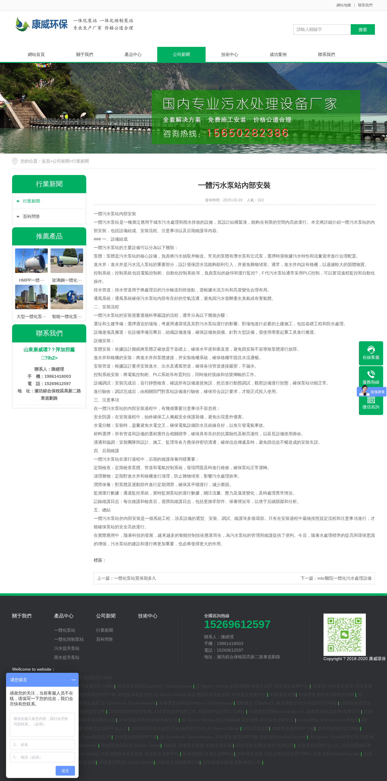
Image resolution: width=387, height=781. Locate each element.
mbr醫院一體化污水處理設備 (344, 578)
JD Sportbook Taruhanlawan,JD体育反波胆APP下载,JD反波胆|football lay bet (233, 736)
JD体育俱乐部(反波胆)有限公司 (149, 720)
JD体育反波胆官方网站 (92, 686)
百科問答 (31, 216)
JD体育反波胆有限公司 (178, 762)
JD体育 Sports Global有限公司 (82, 736)
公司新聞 (181, 54)
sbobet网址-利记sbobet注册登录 (328, 720)
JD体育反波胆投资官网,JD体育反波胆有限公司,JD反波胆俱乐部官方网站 (177, 711)
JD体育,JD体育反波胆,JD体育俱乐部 (198, 745)
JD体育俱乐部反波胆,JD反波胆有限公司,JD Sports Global (185, 728)
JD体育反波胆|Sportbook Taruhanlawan (155, 686)
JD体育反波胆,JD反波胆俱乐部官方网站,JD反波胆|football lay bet (298, 753)
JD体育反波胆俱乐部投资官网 (326, 694)
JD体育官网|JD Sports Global (126, 762)
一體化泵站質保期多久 (135, 578)
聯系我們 (365, 5)
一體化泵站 (64, 630)
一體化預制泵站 (69, 639)
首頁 (46, 161)
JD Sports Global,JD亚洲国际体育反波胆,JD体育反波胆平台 (253, 686)
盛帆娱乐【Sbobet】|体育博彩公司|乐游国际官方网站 (287, 703)
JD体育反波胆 (282, 694)
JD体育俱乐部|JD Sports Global (131, 745)
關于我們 (84, 54)
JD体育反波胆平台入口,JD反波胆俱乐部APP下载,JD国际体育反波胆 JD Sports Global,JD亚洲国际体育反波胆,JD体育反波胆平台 (145, 694)
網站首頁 (36, 54)
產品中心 (133, 54)
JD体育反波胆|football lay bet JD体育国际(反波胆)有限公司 (305, 711)
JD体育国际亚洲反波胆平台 (208, 753)
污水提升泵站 (67, 648)
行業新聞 (80, 161)
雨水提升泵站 (67, 657)
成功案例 (278, 54)
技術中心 (229, 54)
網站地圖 (344, 5)
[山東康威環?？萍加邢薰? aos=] (73, 24)
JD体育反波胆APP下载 (293, 728)
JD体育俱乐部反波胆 (96, 720)
